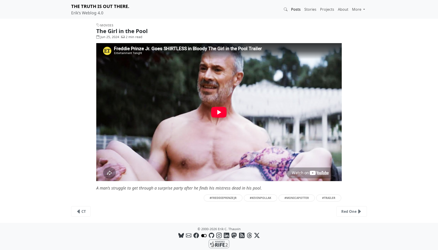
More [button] (357, 9)
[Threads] (249, 235)
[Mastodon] (234, 235)
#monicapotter (296, 198)
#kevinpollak (260, 198)
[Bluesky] (181, 235)
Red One (349, 211)
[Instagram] (219, 235)
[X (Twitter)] (257, 235)
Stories (310, 9)
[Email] (188, 235)
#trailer (328, 198)
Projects (327, 9)
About (343, 9)
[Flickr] (204, 235)
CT (83, 211)
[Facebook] (196, 235)
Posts (296, 9)
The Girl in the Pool (122, 31)
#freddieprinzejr (223, 198)
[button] (285, 9)
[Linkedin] (226, 235)
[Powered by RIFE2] (219, 243)
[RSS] (242, 235)
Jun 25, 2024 (109, 37)
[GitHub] (211, 235)
